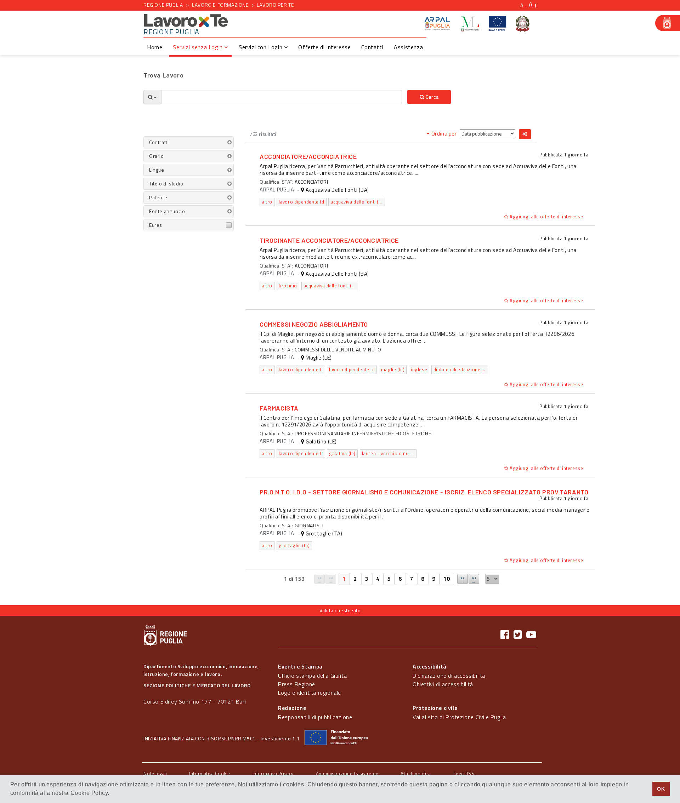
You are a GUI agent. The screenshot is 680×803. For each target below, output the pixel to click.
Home (154, 47)
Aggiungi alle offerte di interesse (545, 216)
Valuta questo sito (340, 610)
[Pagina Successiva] (462, 579)
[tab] (188, 142)
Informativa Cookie (209, 773)
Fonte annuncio (167, 211)
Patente (158, 197)
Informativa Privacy (273, 773)
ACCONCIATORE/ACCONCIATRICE (308, 156)
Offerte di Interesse (324, 47)
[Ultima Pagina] (474, 579)
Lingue (156, 169)
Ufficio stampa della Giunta (312, 675)
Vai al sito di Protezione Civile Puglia (459, 717)
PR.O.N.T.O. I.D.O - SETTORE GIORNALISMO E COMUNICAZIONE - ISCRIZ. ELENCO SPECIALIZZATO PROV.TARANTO (424, 492)
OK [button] (661, 789)
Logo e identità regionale (309, 692)
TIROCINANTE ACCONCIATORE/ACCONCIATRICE (329, 240)
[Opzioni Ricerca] (152, 97)
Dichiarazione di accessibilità (449, 675)
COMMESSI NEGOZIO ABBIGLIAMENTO (314, 324)
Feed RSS (464, 773)
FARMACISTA (279, 408)
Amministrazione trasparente (347, 773)
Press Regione (296, 684)
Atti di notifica (416, 773)
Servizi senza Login (198, 47)
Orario (156, 156)
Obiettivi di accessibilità (443, 684)
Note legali (155, 773)
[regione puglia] (667, 23)
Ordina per (444, 134)
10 (446, 579)
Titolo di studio (166, 183)
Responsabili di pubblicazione (315, 717)
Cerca (432, 97)
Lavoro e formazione (220, 4)
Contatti (372, 47)
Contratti (159, 142)
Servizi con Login (261, 47)
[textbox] (281, 97)
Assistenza (408, 47)
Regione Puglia (163, 4)
